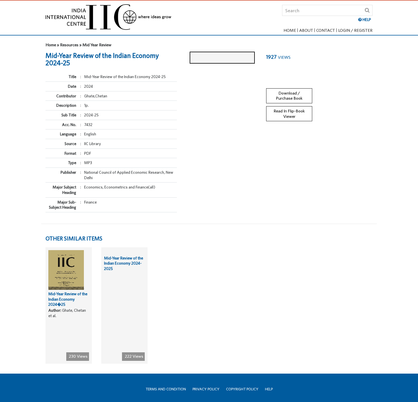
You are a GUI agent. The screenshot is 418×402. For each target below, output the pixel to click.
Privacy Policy (206, 389)
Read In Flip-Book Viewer (289, 113)
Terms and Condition (166, 389)
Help (269, 389)
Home (290, 30)
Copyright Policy (242, 389)
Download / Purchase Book (289, 96)
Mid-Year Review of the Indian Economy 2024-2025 (123, 263)
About (306, 30)
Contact (325, 30)
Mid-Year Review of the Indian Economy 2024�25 (67, 299)
